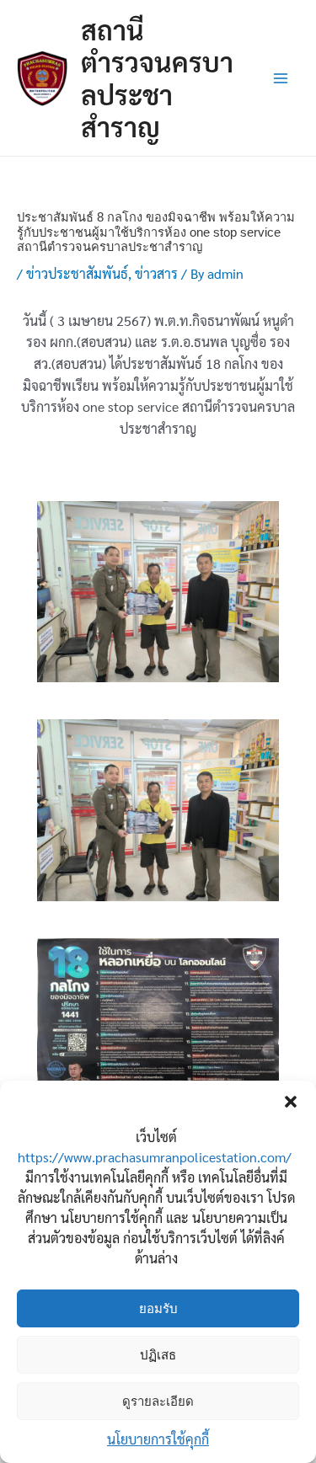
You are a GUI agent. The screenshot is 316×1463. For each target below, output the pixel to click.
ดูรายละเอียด (158, 1401)
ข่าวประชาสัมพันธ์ (77, 273)
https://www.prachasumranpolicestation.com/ (155, 1157)
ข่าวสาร (156, 273)
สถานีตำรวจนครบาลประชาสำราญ (157, 77)
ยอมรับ (158, 1308)
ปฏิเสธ (158, 1355)
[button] (290, 1101)
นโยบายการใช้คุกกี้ (158, 1439)
